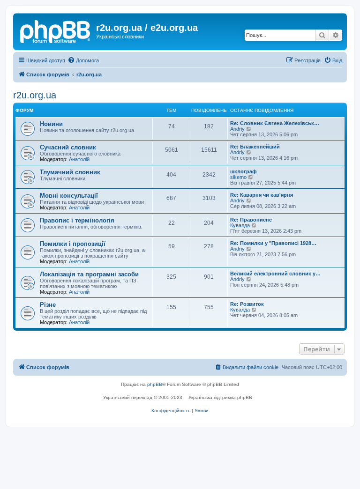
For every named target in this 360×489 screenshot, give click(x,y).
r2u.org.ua (34, 95)
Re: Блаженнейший (255, 146)
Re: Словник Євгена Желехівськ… (274, 123)
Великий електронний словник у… (275, 273)
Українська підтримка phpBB (220, 397)
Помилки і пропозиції (72, 243)
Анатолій (79, 159)
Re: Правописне (251, 219)
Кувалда (240, 225)
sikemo (238, 177)
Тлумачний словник (70, 172)
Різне (48, 304)
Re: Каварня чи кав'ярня (261, 195)
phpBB (154, 384)
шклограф (243, 171)
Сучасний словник (68, 147)
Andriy (237, 129)
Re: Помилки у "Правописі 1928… (273, 243)
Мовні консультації (69, 195)
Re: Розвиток (247, 304)
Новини (51, 123)
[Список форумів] (55, 30)
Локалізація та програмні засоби (89, 274)
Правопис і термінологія (77, 220)
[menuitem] (83, 60)
